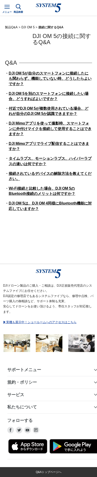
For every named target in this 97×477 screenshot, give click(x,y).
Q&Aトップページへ (48, 472)
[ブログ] (36, 430)
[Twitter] (19, 430)
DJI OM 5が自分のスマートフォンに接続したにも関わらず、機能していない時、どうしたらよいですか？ (50, 78)
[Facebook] (10, 430)
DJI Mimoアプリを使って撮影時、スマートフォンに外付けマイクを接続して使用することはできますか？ (50, 128)
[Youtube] (27, 430)
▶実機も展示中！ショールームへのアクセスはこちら (40, 322)
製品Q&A (11, 27)
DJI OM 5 (28, 27)
